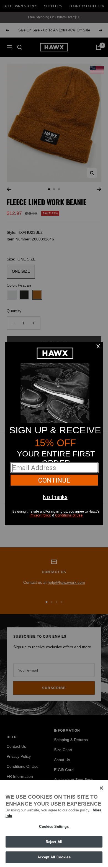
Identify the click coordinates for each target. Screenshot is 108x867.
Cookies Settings (54, 826)
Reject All (54, 842)
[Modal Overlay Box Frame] (54, 433)
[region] (54, 823)
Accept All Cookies (53, 857)
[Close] (101, 788)
